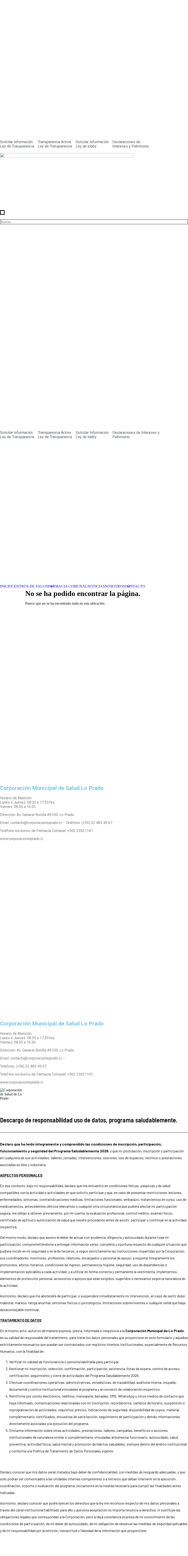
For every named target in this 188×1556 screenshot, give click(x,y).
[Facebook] (94, 755)
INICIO (5, 586)
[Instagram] (94, 764)
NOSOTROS (115, 586)
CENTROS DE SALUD (29, 586)
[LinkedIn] (94, 773)
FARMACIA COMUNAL (67, 586)
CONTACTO (135, 586)
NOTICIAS (96, 586)
